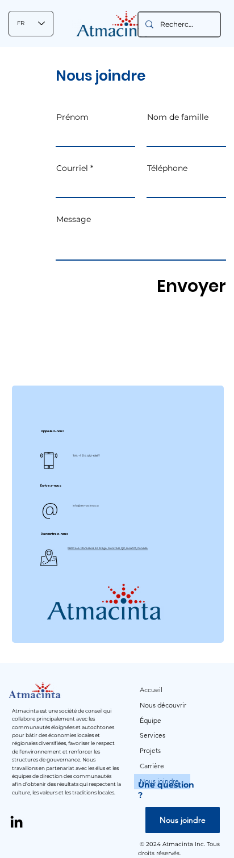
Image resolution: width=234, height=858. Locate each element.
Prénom (72, 117)
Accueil (151, 689)
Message (73, 219)
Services (152, 735)
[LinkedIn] (16, 821)
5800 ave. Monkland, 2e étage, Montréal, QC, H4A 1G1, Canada (108, 548)
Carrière (152, 765)
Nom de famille (177, 117)
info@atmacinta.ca (86, 505)
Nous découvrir (163, 705)
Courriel (72, 168)
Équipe (150, 720)
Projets (150, 750)
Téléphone (167, 168)
